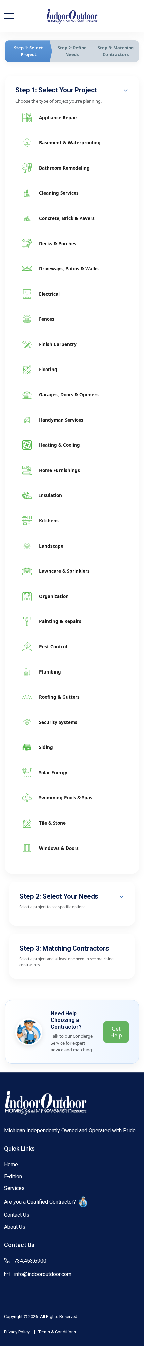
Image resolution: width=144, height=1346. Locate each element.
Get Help (116, 1032)
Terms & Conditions (57, 1331)
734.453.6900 (30, 1261)
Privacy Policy (17, 1331)
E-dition (13, 1176)
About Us (14, 1227)
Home (11, 1164)
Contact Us (16, 1215)
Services (14, 1188)
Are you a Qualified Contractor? (40, 1202)
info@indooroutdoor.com (42, 1274)
